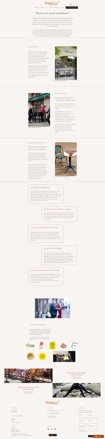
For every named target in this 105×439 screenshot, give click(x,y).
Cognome (81, 421)
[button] (37, 7)
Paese (90, 421)
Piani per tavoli (14, 411)
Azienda (90, 426)
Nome (90, 415)
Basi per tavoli (14, 410)
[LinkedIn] (48, 429)
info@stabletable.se (55, 413)
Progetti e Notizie (15, 430)
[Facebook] (51, 429)
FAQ (12, 421)
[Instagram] (55, 429)
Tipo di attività (82, 426)
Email (80, 415)
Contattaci (13, 419)
